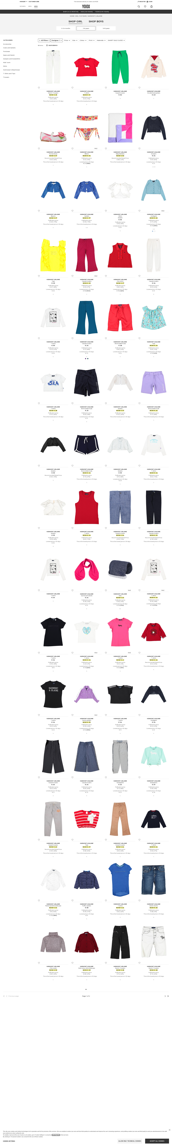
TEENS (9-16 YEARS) (102, 11)
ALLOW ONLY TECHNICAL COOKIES (129, 1141)
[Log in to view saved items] (145, 6)
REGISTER (142, 1)
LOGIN (149, 2)
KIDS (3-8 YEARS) (87, 11)
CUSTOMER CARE (34, 1)
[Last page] (167, 996)
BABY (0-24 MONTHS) (70, 11)
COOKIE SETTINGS (9, 1141)
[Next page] (158, 996)
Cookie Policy (56, 1135)
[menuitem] (22, 6)
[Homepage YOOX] (86, 6)
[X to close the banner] (169, 1130)
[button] (19, 44)
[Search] (139, 6)
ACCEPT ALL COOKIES (157, 1141)
